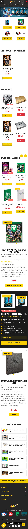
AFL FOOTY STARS (7, 38)
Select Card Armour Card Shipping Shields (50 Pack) (7, 108)
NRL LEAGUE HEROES (21, 27)
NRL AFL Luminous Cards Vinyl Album (20, 203)
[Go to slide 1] (11, 243)
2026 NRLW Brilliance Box (21, 133)
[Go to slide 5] (16, 243)
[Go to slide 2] (12, 243)
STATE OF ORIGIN (7, 27)
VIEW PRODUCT (14, 414)
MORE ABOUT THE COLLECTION (14, 285)
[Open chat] (23, 524)
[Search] (20, 2)
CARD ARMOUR (20, 38)
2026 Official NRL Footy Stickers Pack (20, 176)
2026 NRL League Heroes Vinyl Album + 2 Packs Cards (7, 204)
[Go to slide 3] (14, 374)
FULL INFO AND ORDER (14, 342)
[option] (14, 12)
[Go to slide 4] (15, 243)
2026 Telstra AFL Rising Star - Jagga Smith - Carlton (7, 70)
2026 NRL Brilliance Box (20, 107)
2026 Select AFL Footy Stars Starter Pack (7, 176)
